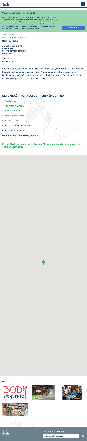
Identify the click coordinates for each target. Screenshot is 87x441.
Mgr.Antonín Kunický (14, 106)
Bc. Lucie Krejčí (12, 120)
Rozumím (73, 28)
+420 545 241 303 (10, 34)
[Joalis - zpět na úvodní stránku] (6, 4)
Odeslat (82, 436)
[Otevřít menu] (83, 4)
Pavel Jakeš (10, 101)
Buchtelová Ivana (13, 110)
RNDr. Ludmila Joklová (15, 115)
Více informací (34, 28)
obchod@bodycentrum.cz (14, 37)
